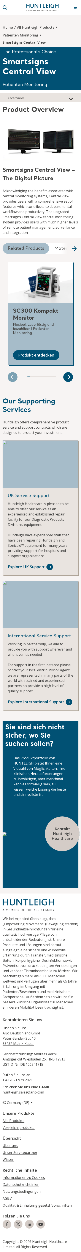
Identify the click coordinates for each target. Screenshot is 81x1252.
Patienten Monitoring (20, 35)
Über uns (10, 1145)
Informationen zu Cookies (24, 1177)
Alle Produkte (13, 1120)
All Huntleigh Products (35, 27)
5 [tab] (40, 377)
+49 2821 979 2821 (18, 1080)
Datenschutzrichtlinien (21, 1184)
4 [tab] (37, 377)
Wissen (8, 1159)
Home (8, 27)
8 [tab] (48, 377)
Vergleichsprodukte (19, 1127)
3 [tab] (34, 377)
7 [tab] (45, 377)
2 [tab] (31, 377)
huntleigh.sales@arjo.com (23, 1092)
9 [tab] (51, 377)
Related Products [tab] (26, 248)
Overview (16, 98)
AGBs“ (8, 1198)
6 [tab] (43, 377)
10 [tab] (54, 377)
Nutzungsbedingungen (22, 1191)
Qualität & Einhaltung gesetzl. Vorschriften (37, 1205)
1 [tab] (28, 377)
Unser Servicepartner (20, 1152)
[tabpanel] (40, 170)
